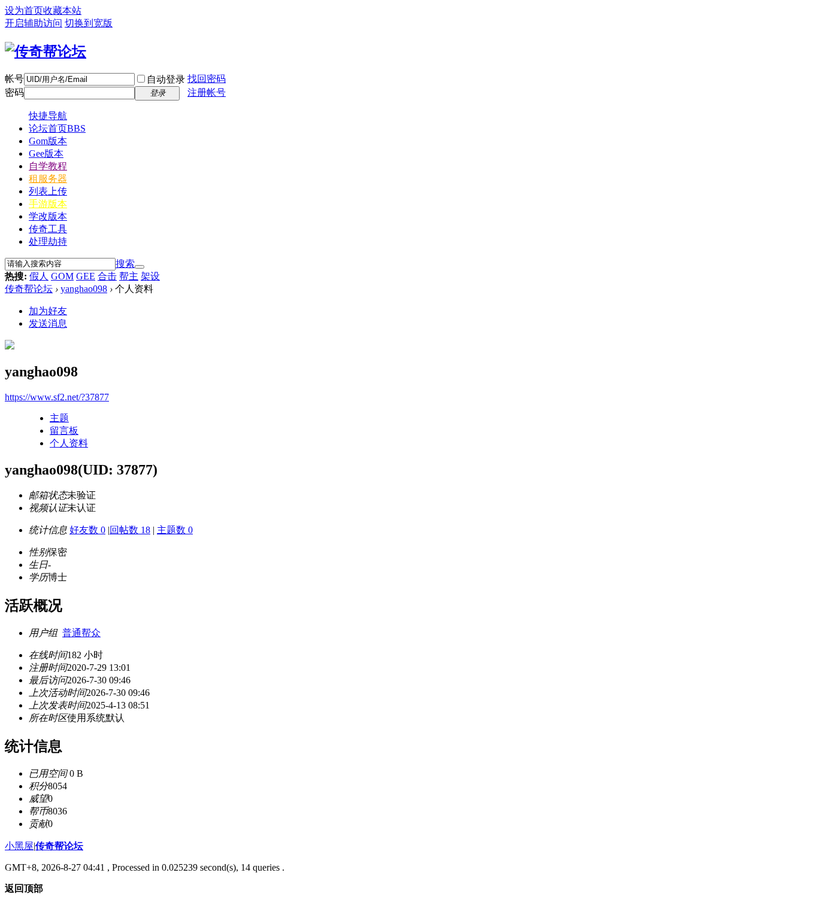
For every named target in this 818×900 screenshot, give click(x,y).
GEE (85, 276)
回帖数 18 (130, 530)
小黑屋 (19, 846)
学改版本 (48, 216)
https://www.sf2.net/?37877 (57, 397)
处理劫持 (48, 241)
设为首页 (24, 10)
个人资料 (69, 443)
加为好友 (48, 311)
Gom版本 (48, 141)
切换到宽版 (89, 23)
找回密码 (206, 79)
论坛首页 (57, 128)
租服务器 (48, 179)
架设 (150, 276)
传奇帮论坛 (29, 289)
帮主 (128, 276)
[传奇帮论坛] (45, 51)
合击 (107, 276)
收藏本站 (62, 10)
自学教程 (48, 166)
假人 (39, 276)
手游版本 (48, 204)
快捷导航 (48, 116)
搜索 (125, 264)
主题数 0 (175, 530)
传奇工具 (48, 229)
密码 (14, 92)
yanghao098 (83, 289)
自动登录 (166, 79)
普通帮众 (81, 633)
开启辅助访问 (33, 23)
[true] (139, 267)
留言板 (64, 430)
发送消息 (48, 323)
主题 (59, 418)
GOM (62, 276)
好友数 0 (87, 530)
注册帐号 (206, 92)
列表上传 (48, 191)
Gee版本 (46, 153)
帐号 (14, 79)
